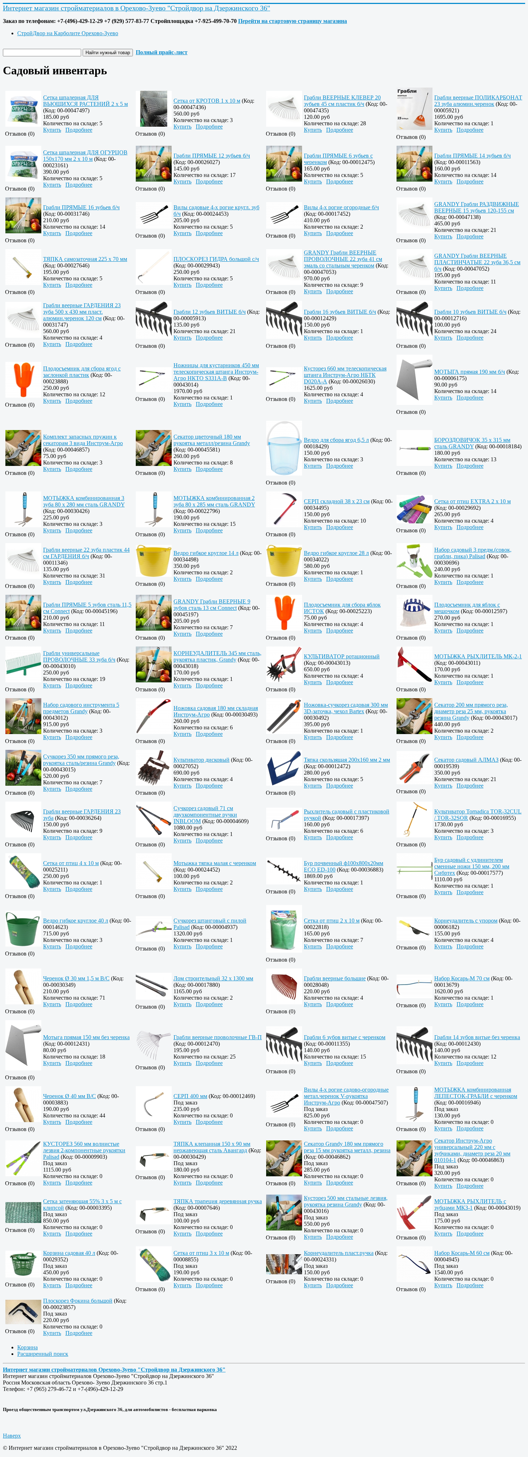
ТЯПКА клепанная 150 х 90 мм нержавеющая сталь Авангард (211, 1147)
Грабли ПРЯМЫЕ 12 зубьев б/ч (211, 156)
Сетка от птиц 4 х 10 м (71, 863)
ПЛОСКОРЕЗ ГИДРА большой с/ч (216, 259)
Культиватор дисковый (201, 760)
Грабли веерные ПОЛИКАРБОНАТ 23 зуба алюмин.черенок (478, 100)
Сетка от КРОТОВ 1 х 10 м (206, 101)
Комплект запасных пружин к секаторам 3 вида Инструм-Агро (83, 440)
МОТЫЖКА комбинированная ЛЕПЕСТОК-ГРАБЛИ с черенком (475, 1093)
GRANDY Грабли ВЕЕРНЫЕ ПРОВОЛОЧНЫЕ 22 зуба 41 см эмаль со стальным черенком (343, 258)
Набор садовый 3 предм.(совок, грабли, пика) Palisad (472, 553)
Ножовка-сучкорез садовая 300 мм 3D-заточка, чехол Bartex (346, 708)
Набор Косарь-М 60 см (462, 1253)
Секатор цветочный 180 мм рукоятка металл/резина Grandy (211, 440)
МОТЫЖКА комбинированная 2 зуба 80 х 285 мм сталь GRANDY (214, 501)
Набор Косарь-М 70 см (462, 978)
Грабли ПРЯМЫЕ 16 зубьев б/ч (81, 207)
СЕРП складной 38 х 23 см (337, 501)
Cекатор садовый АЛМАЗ (466, 760)
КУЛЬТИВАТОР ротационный (342, 656)
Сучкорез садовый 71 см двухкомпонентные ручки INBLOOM (205, 814)
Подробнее (78, 130)
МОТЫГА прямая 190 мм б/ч (469, 372)
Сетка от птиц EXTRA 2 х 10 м (472, 501)
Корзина (27, 1347)
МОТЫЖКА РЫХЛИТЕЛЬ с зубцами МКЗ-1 (470, 1204)
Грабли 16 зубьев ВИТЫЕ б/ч (340, 312)
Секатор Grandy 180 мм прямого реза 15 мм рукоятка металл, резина (347, 1147)
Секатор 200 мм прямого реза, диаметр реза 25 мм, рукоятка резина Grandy (471, 711)
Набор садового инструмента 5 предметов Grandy (81, 708)
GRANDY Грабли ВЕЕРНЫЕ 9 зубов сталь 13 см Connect (211, 604)
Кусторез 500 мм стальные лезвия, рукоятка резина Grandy (346, 1201)
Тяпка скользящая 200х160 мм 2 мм (347, 760)
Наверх (12, 1436)
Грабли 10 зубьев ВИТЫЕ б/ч (470, 312)
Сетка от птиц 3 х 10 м (201, 1253)
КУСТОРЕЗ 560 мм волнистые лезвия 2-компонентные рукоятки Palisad (84, 1150)
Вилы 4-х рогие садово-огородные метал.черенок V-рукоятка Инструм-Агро (346, 1096)
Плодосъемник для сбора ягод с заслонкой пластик (82, 371)
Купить (52, 130)
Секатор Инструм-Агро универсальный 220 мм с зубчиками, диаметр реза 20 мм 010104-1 (472, 1150)
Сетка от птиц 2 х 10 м (332, 920)
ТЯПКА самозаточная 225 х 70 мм (85, 259)
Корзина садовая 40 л (69, 1253)
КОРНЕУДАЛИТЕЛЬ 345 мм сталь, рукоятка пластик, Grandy (217, 656)
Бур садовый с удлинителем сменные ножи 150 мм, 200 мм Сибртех (471, 866)
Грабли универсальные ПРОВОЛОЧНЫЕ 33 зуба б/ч (79, 656)
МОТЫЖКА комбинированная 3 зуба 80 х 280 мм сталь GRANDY (84, 501)
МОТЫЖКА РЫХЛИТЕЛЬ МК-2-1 (478, 656)
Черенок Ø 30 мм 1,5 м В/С (76, 978)
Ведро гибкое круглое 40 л (75, 920)
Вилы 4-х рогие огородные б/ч (341, 207)
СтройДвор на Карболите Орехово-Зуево (67, 33)
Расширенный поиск (42, 1354)
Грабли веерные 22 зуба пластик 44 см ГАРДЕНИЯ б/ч (86, 553)
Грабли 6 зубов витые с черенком (344, 1037)
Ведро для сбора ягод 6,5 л (336, 440)
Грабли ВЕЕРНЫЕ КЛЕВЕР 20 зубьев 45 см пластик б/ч (342, 100)
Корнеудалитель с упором (465, 920)
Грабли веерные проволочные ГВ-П (217, 1037)
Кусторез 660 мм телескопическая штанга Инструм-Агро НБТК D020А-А (345, 374)
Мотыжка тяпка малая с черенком (214, 863)
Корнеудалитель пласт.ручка (339, 1253)
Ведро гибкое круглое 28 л (336, 553)
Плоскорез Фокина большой (77, 1301)
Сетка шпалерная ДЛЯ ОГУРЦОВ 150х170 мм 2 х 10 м (85, 155)
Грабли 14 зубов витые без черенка (477, 1037)
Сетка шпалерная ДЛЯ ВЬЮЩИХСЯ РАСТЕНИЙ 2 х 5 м (85, 100)
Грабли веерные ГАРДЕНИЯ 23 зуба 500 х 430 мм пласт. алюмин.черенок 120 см (82, 311)
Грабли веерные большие (335, 978)
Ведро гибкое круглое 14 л (205, 553)
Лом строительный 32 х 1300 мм (213, 978)
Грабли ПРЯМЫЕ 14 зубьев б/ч (472, 156)
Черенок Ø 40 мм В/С (69, 1096)
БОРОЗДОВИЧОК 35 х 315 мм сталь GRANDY (472, 443)
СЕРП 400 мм (190, 1096)
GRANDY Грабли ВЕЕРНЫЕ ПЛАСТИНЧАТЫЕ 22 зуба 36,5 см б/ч (477, 262)
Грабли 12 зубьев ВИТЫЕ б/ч (209, 312)
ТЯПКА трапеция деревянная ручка (217, 1201)
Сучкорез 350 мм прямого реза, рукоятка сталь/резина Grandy (81, 759)
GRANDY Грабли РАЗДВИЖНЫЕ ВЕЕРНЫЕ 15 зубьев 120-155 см (476, 207)
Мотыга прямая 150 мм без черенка (86, 1037)
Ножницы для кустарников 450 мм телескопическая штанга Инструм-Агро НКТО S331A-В (216, 371)
